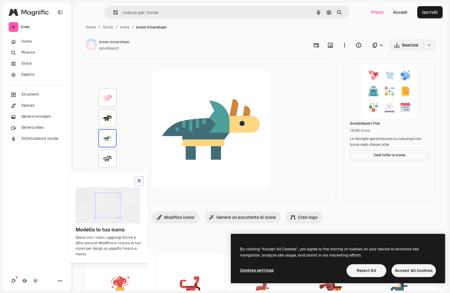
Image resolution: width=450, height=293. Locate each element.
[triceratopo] (107, 98)
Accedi (400, 12)
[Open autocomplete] (113, 12)
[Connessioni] (13, 281)
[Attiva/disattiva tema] (35, 281)
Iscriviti (430, 12)
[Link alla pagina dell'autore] (91, 45)
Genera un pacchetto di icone (246, 217)
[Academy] (24, 281)
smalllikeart (109, 48)
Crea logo (307, 217)
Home (91, 27)
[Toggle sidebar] (60, 12)
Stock (108, 27)
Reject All (366, 270)
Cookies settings (257, 270)
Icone (124, 27)
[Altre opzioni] (344, 45)
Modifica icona (179, 217)
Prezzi (377, 12)
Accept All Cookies (414, 270)
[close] (139, 181)
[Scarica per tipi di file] (378, 45)
